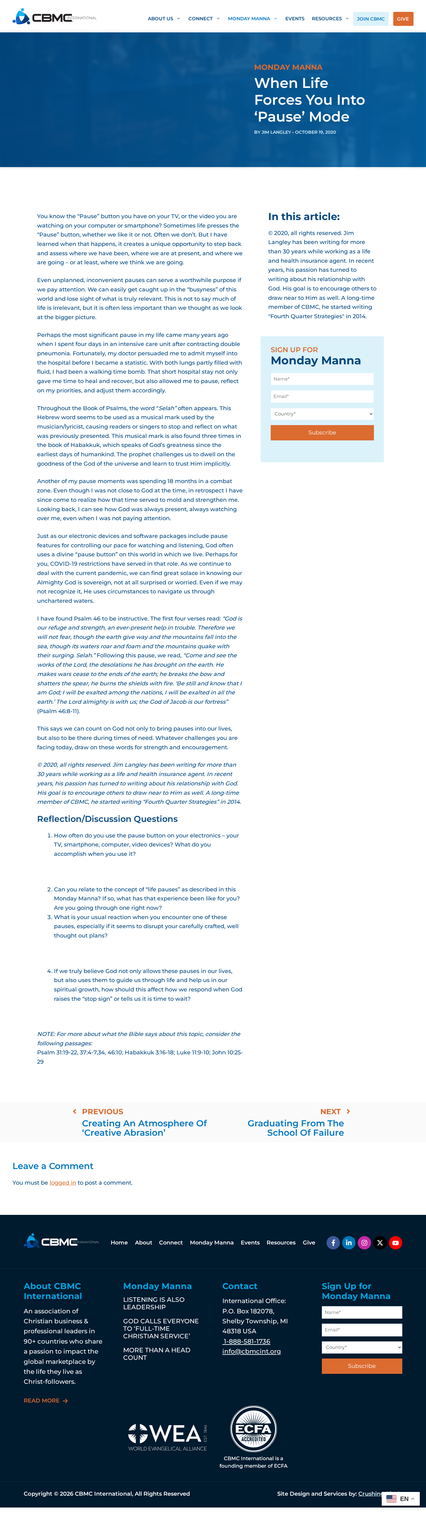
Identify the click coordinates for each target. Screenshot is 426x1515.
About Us (160, 19)
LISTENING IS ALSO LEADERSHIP (154, 1303)
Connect (200, 19)
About (143, 1242)
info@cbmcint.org (251, 1351)
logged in (63, 1182)
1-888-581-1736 (246, 1341)
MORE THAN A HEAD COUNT (157, 1353)
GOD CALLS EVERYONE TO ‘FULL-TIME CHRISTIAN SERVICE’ (161, 1328)
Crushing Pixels (380, 1493)
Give (403, 19)
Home (119, 1242)
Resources (327, 19)
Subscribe (322, 432)
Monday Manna (249, 19)
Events (294, 19)
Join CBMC (371, 19)
